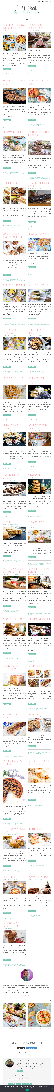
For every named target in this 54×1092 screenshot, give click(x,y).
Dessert (7, 124)
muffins (17, 965)
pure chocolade (41, 178)
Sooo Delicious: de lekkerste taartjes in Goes (38, 426)
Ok (27, 1089)
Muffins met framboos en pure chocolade (14, 426)
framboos (9, 469)
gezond (46, 71)
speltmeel (20, 561)
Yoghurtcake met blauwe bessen (14, 284)
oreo (39, 228)
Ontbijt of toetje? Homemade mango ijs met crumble (38, 762)
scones (18, 372)
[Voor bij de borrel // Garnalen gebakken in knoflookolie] (39, 1015)
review (39, 467)
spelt (8, 470)
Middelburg (33, 612)
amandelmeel (44, 273)
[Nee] (52, 1088)
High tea (31, 613)
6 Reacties (14, 287)
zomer (32, 274)
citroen (35, 420)
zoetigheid (4, 127)
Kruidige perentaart (35, 714)
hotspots (35, 467)
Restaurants (37, 612)
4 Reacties (40, 477)
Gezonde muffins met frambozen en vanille (11, 924)
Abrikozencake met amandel (38, 233)
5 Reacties (16, 185)
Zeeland (43, 612)
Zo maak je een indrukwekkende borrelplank (15, 1028)
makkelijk (12, 126)
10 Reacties (17, 671)
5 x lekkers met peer (35, 665)
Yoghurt (22, 324)
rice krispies (46, 178)
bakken (6, 74)
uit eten (43, 467)
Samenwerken (12, 1083)
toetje (15, 611)
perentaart (20, 74)
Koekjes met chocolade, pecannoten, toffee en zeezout (14, 235)
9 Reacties (39, 766)
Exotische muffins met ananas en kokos (14, 830)
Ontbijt (7, 73)
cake (37, 125)
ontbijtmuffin (22, 469)
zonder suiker (5, 325)
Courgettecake (8, 522)
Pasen (16, 372)
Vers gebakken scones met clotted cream (12, 331)
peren (17, 74)
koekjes (12, 280)
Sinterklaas (11, 658)
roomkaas (43, 372)
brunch (6, 372)
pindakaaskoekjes (39, 516)
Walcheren (49, 613)
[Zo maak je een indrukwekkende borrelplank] (14, 1015)
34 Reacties (40, 879)
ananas (10, 871)
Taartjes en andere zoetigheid (17, 73)
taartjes (29, 564)
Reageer (40, 30)
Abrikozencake (35, 273)
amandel (39, 273)
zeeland (46, 467)
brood (42, 71)
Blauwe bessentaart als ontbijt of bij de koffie (14, 762)
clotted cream (9, 372)
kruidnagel (11, 756)
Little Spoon (27, 9)
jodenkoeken (10, 517)
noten (33, 73)
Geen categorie (8, 516)
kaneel (9, 126)
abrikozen (31, 273)
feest (5, 710)
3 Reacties (41, 383)
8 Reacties (40, 335)
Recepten (10, 73)
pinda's (15, 126)
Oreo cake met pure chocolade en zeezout (38, 184)
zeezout (48, 228)
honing (8, 74)
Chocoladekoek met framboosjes (39, 618)
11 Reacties (40, 287)
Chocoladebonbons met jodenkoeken (11, 476)
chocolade (6, 126)
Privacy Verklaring (26, 1083)
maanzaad (38, 324)
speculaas (14, 658)
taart (3, 76)
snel (21, 126)
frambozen (11, 965)
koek (8, 658)
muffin (16, 469)
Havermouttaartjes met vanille (36, 524)
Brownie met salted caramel (38, 877)
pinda (36, 372)
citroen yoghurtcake (41, 125)
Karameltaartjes (9, 877)
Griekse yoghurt (47, 125)
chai (44, 71)
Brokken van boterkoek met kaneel (13, 379)
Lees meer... (19, 1070)
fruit (9, 611)
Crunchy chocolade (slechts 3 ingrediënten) (38, 133)
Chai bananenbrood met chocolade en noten (37, 26)
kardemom (12, 74)
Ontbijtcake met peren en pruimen (12, 716)
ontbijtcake (45, 324)
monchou (17, 517)
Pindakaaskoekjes (34, 475)
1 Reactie (15, 33)
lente (30, 866)
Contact (18, 1083)
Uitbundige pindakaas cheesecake (36, 331)
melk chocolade (35, 178)
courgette (8, 561)
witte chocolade (39, 420)
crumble (31, 805)
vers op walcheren (18, 420)
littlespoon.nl (7, 1038)
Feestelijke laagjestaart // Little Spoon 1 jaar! (12, 667)
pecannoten (16, 280)
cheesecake (31, 372)
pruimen (19, 756)
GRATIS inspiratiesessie (46, 1)
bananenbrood (38, 71)
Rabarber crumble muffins (12, 131)
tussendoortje (19, 226)
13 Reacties (39, 831)
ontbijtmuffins (5, 470)
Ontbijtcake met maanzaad (38, 284)
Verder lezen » (6, 69)
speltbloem (24, 74)
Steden (41, 612)
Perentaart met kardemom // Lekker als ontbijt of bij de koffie (14, 28)
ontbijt (15, 74)
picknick (11, 173)
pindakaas (39, 372)
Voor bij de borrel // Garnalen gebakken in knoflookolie (39, 1028)
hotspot (33, 467)
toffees (19, 280)
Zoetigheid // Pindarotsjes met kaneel (14, 82)
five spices (36, 752)
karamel (6, 918)
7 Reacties (16, 480)
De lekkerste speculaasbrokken (14, 618)
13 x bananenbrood (10, 182)
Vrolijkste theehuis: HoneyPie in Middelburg (38, 570)
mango (35, 805)
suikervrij (16, 324)
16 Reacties (16, 524)
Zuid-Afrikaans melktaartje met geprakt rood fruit (13, 570)
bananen (33, 71)
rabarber (14, 173)
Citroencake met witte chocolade (36, 379)
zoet (5, 76)
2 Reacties (14, 86)
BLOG (39, 1)
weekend (21, 372)
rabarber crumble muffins (20, 173)
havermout (34, 563)
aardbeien (31, 125)
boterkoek (9, 420)
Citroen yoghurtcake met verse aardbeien (39, 82)
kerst (11, 611)
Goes (32, 466)
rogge (42, 660)
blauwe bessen (7, 324)
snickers (46, 372)
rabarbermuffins (5, 174)
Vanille (31, 126)
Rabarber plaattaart (35, 829)
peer (37, 709)
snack (16, 226)
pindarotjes (19, 126)
